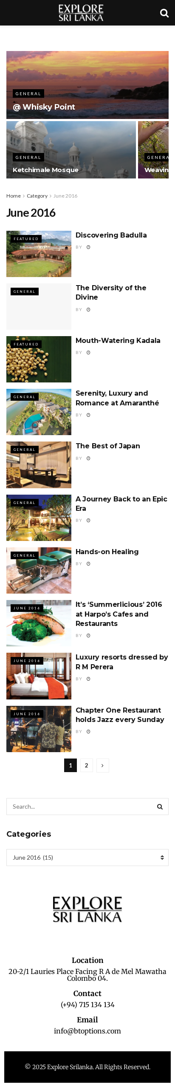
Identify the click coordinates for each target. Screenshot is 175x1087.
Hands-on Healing (107, 552)
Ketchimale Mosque (46, 170)
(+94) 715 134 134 (88, 1004)
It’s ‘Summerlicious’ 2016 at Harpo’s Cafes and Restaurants (119, 614)
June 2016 (65, 195)
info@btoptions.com (87, 1031)
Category (37, 195)
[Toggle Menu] (11, 34)
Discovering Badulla (111, 235)
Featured (26, 239)
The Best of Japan (108, 446)
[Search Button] (160, 806)
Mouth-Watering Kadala (118, 341)
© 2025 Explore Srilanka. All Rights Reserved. (87, 1067)
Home (13, 195)
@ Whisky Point (44, 107)
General (28, 93)
